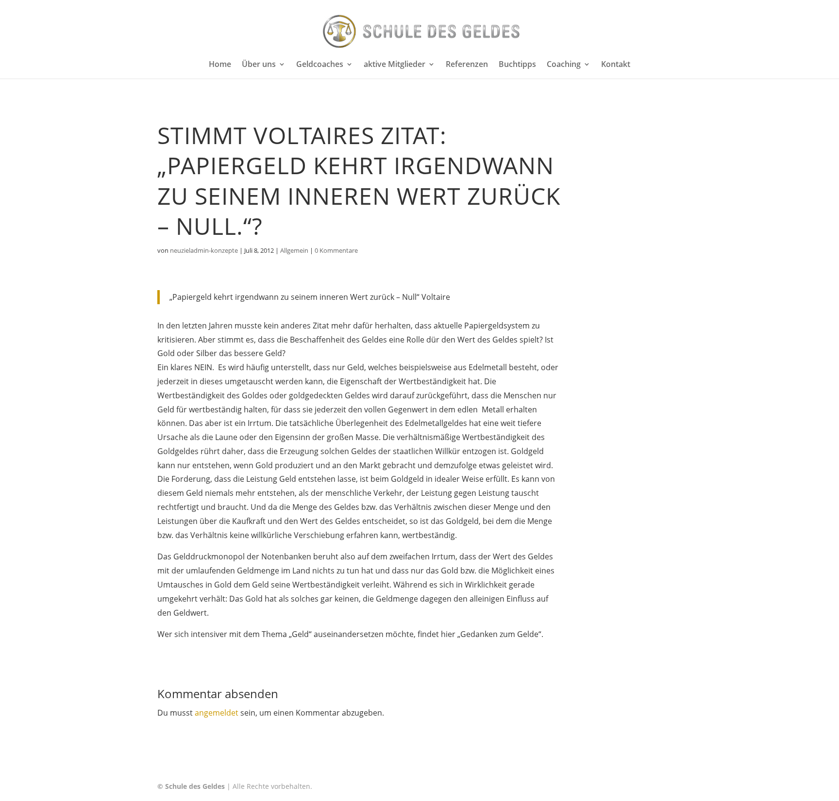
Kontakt (615, 65)
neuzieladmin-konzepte (204, 250)
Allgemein (294, 250)
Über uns (259, 65)
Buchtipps (517, 65)
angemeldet (216, 712)
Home (220, 65)
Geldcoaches (319, 65)
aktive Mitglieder (394, 65)
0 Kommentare (336, 250)
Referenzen (467, 65)
